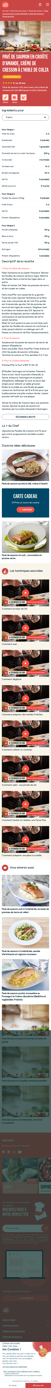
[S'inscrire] (45, 1228)
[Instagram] (14, 1152)
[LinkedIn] (8, 1152)
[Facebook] (3, 1152)
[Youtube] (20, 1152)
